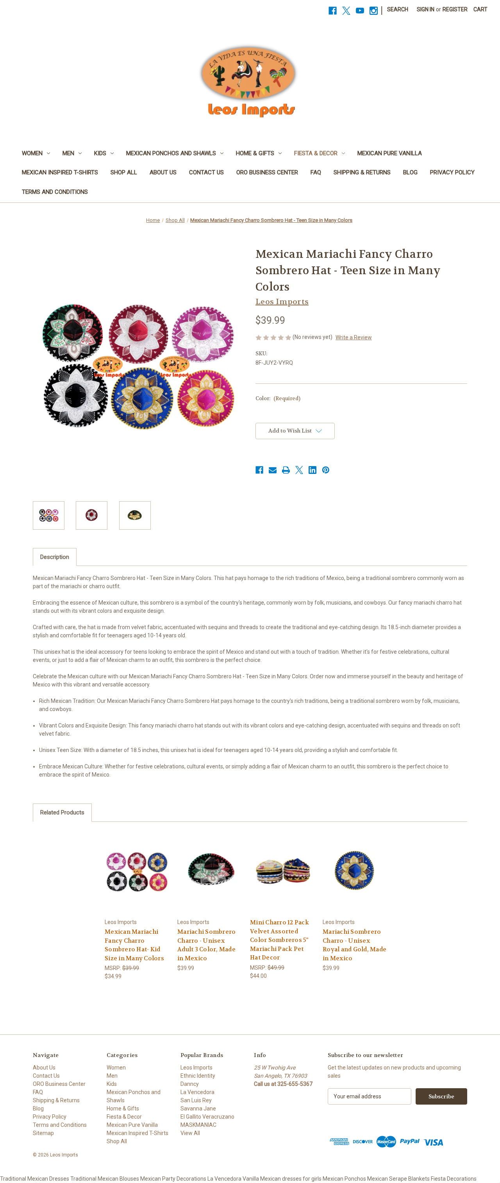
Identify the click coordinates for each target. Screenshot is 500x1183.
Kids (100, 153)
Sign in (425, 9)
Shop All (124, 172)
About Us (163, 172)
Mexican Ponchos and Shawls (171, 153)
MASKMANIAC (198, 1125)
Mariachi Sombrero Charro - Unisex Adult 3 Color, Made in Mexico (206, 945)
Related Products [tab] (62, 812)
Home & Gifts (255, 153)
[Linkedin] (312, 470)
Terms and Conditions (55, 191)
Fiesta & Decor (316, 153)
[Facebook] (333, 11)
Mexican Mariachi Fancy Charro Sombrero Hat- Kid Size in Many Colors (134, 945)
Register (455, 9)
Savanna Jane (198, 1108)
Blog (410, 172)
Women (32, 153)
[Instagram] (374, 11)
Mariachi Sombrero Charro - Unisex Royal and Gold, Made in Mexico (354, 945)
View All (190, 1133)
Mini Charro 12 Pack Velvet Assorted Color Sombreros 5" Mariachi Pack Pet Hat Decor (279, 940)
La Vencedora (197, 1092)
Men (68, 153)
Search (397, 9)
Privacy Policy (452, 172)
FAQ (316, 172)
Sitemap (43, 1133)
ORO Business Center (267, 172)
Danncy (189, 1084)
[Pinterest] (326, 470)
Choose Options (137, 872)
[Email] (273, 470)
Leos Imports (196, 1067)
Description (54, 556)
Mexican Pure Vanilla (389, 153)
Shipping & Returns (362, 172)
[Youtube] (360, 11)
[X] (346, 11)
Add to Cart (210, 872)
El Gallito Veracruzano (207, 1117)
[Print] (286, 470)
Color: (277, 398)
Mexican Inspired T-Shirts (60, 172)
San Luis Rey (196, 1100)
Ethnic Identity (197, 1076)
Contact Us (206, 172)
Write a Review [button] (354, 337)
